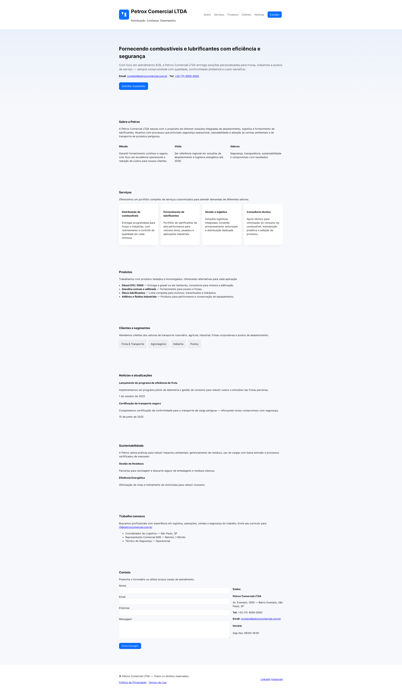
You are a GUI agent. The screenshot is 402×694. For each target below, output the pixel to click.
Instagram (277, 679)
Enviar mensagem (130, 646)
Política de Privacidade (132, 682)
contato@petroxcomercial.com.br (147, 76)
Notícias (259, 14)
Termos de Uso (158, 682)
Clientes (246, 14)
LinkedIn (265, 679)
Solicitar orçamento (133, 86)
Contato (275, 14)
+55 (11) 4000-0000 (187, 76)
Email (122, 596)
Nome (122, 585)
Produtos (233, 14)
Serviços (219, 14)
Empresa (124, 607)
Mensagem (125, 619)
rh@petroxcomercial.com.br (135, 527)
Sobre (207, 14)
